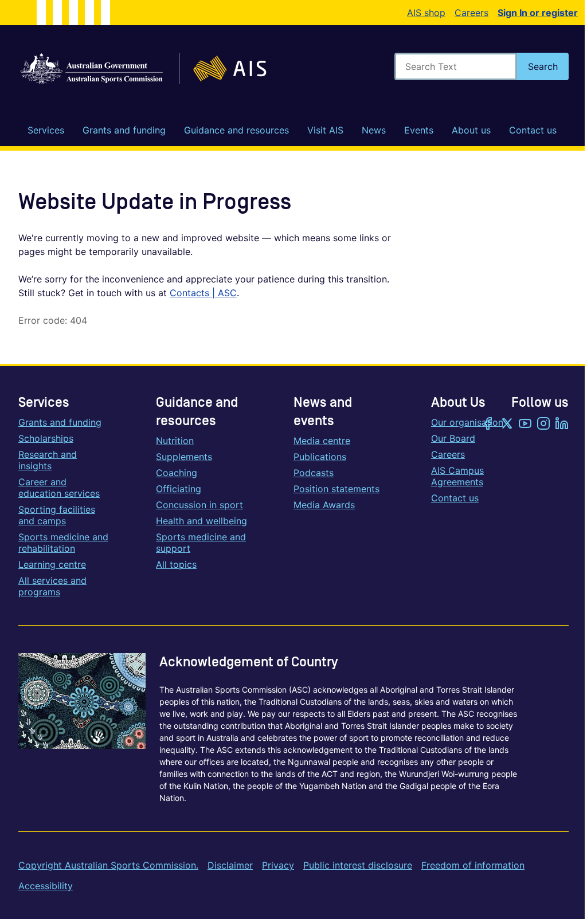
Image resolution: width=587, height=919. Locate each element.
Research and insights (47, 460)
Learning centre (52, 564)
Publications (320, 456)
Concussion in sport (199, 504)
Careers (471, 12)
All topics (176, 564)
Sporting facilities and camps (56, 515)
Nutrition (175, 440)
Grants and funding (59, 422)
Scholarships (45, 438)
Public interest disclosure (357, 865)
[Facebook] (488, 425)
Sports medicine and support (201, 542)
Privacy (278, 865)
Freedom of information (473, 865)
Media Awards (324, 504)
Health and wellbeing (201, 521)
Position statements (336, 488)
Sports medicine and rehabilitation (63, 542)
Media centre (322, 440)
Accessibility (45, 885)
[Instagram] (543, 425)
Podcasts (314, 472)
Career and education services (59, 487)
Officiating (178, 488)
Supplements (184, 456)
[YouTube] (525, 425)
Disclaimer (230, 865)
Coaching (176, 472)
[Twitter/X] (507, 425)
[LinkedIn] (562, 425)
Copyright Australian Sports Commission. (108, 865)
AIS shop (426, 12)
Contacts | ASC (203, 293)
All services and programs (52, 586)
